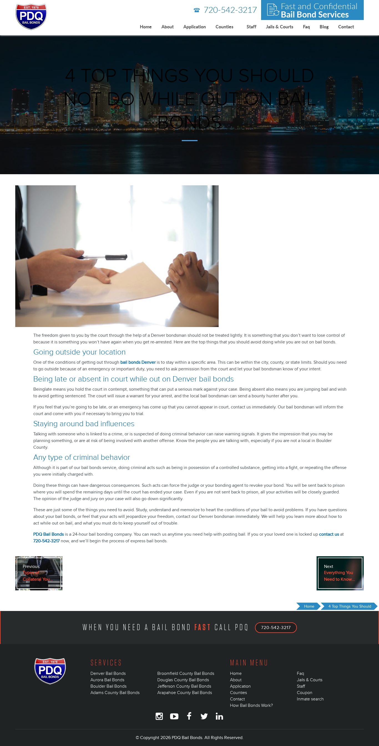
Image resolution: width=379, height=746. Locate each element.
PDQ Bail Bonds (48, 534)
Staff (251, 26)
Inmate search (310, 699)
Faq (306, 26)
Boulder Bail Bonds (108, 686)
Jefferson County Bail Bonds (184, 686)
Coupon (304, 692)
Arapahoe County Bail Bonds (184, 692)
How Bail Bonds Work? (251, 705)
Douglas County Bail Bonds (183, 680)
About (167, 26)
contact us (329, 534)
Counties (224, 26)
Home (146, 26)
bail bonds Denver (138, 362)
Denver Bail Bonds (108, 673)
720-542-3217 (229, 9)
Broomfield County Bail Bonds (185, 673)
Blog (324, 26)
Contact (346, 26)
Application (194, 26)
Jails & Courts (279, 26)
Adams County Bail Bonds (115, 692)
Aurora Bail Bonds (107, 680)
